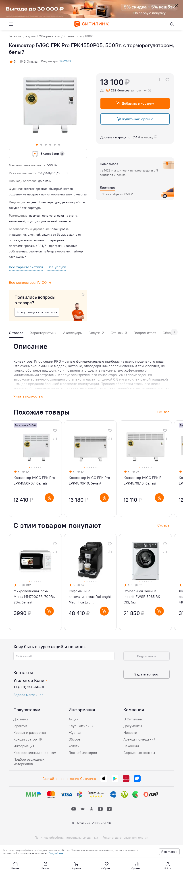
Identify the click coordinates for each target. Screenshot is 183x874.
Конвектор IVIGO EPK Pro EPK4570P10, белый (89, 480)
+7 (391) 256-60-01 (28, 687)
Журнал (75, 732)
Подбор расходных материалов (28, 761)
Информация (23, 746)
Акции (74, 719)
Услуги (96, 332)
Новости (130, 732)
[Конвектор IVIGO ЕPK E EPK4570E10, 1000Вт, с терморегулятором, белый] (145, 469)
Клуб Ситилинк (81, 726)
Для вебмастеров (83, 752)
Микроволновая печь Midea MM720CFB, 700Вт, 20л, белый (34, 596)
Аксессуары (73, 332)
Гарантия (20, 726)
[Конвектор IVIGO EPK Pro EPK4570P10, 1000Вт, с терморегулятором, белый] (90, 469)
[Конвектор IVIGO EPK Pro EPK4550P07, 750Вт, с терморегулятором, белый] (35, 469)
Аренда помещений (139, 739)
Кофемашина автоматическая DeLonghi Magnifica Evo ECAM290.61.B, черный (90, 597)
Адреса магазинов (28, 694)
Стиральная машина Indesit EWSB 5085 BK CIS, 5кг (142, 596)
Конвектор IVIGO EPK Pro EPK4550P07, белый (34, 480)
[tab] (16, 334)
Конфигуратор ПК (27, 739)
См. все (163, 525)
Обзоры (75, 739)
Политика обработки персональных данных (66, 838)
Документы (132, 726)
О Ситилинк (133, 719)
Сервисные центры (139, 752)
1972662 (65, 61)
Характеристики (43, 332)
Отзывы (119, 332)
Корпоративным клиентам (34, 752)
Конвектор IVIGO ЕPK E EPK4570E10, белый (142, 480)
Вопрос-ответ (145, 332)
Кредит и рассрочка (29, 732)
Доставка (20, 719)
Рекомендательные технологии (125, 838)
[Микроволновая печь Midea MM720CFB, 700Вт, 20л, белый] (35, 582)
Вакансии (131, 746)
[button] (15, 865)
